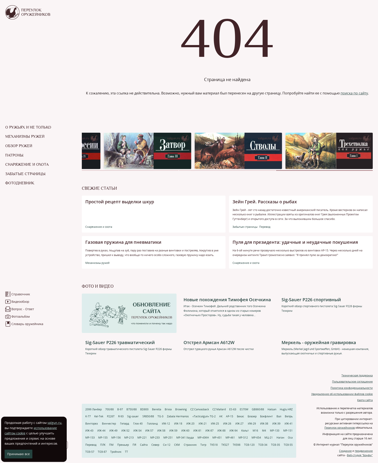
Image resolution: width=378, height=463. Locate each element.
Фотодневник (19, 183)
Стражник (190, 445)
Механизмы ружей (24, 136)
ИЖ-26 (227, 423)
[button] (130, 170)
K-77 (88, 416)
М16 (255, 430)
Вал (278, 416)
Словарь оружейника (27, 324)
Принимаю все (18, 454)
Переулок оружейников (339, 428)
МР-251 (168, 437)
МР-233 (155, 437)
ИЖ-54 (137, 430)
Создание (345, 451)
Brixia (168, 409)
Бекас (240, 416)
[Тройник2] (238, 150)
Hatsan (272, 409)
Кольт (245, 430)
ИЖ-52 (125, 430)
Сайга (144, 445)
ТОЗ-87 (102, 452)
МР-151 (288, 430)
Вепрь (289, 416)
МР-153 (90, 437)
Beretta (156, 409)
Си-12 (166, 445)
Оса (290, 437)
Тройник (115, 452)
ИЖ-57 (149, 430)
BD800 (144, 409)
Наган (280, 437)
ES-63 (232, 409)
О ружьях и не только (28, 127)
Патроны (14, 155)
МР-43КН (203, 437)
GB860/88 (258, 409)
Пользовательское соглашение (352, 381)
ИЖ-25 (215, 423)
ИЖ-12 (166, 423)
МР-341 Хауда (185, 437)
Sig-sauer (133, 416)
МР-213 (129, 437)
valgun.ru (54, 423)
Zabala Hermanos (178, 416)
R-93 (121, 416)
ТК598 (236, 445)
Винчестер (109, 423)
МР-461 (230, 437)
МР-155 (103, 437)
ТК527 (225, 445)
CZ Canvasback (199, 409)
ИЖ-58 (161, 430)
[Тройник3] (147, 150)
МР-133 (274, 430)
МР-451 (217, 437)
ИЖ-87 (209, 430)
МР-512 (243, 437)
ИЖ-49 (113, 430)
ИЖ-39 (276, 423)
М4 (264, 430)
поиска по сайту (354, 93)
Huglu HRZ (286, 409)
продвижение (364, 451)
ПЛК (102, 445)
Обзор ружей (18, 146)
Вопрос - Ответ (22, 309)
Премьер (123, 445)
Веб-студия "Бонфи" (360, 455)
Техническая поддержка (357, 375)
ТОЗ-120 (249, 445)
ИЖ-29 (252, 423)
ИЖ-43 (89, 430)
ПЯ (134, 445)
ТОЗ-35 (275, 445)
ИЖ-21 (203, 423)
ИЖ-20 (190, 423)
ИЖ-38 (264, 423)
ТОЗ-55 (288, 445)
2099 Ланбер (93, 409)
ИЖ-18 (178, 423)
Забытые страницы (25, 174)
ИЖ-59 (173, 430)
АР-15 (229, 416)
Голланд (152, 423)
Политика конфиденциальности (352, 388)
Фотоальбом (20, 316)
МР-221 (142, 437)
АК (220, 416)
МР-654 (256, 437)
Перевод (90, 445)
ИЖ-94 (233, 430)
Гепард (124, 423)
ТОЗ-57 (89, 452)
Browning (181, 409)
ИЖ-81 (197, 430)
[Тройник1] (329, 150)
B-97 (120, 409)
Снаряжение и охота (27, 164)
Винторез (91, 423)
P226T (111, 416)
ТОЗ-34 (262, 445)
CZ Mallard (219, 409)
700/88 (109, 409)
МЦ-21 (268, 437)
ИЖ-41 (289, 423)
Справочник (20, 294)
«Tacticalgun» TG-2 (204, 416)
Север (155, 445)
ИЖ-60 (185, 430)
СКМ (177, 445)
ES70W (244, 409)
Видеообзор (20, 301)
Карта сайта (365, 400)
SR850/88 (148, 416)
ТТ (126, 452)
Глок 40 (138, 423)
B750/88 (131, 409)
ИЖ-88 (221, 430)
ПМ (111, 445)
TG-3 (160, 416)
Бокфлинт (266, 416)
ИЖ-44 (101, 430)
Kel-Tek (98, 416)
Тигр (203, 445)
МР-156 (116, 437)
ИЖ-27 (239, 423)
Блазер (252, 416)
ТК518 (214, 445)
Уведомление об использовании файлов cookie (342, 394)
